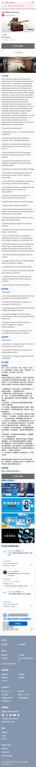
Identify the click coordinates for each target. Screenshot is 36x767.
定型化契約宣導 (7, 756)
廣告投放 (20, 586)
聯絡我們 (21, 691)
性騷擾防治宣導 (7, 698)
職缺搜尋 (5, 644)
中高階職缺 (22, 644)
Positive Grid (10, 15)
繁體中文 (5, 732)
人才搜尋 (21, 655)
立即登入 (18, 623)
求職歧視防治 (6, 701)
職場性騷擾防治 (23, 698)
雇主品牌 (5, 658)
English (4, 735)
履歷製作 (5, 674)
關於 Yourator (6, 691)
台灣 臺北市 (7, 37)
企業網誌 (21, 677)
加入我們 (5, 694)
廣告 (26, 586)
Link (3, 549)
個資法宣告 (5, 752)
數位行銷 (8, 586)
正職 (5, 35)
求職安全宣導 (6, 745)
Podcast (4, 681)
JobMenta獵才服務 (8, 664)
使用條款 (5, 748)
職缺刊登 (5, 655)
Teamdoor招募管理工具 (25, 659)
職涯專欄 (5, 677)
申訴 (27, 694)
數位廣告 (14, 586)
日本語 (4, 739)
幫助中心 (21, 694)
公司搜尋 (21, 674)
